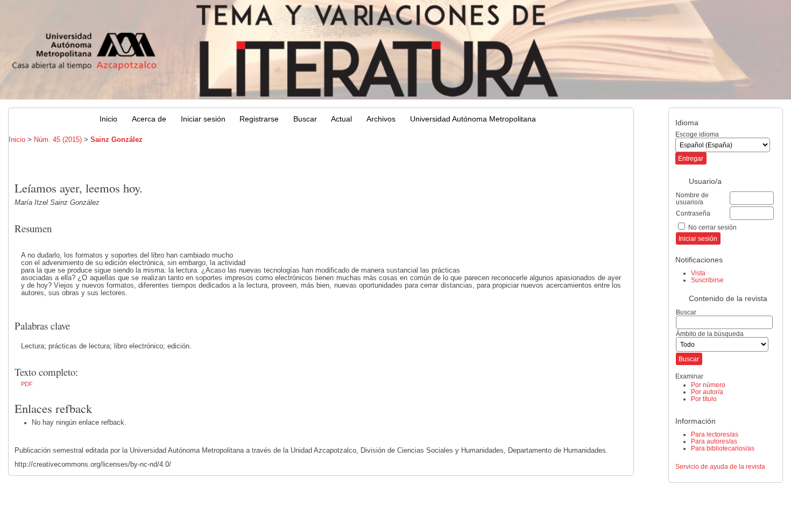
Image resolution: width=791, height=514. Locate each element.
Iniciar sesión (203, 119)
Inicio (108, 119)
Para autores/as (714, 441)
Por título (704, 398)
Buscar (305, 119)
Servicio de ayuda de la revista (720, 466)
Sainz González (116, 140)
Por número (708, 384)
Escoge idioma (697, 134)
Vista (698, 272)
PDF (27, 384)
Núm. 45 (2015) (58, 140)
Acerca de (149, 119)
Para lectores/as (714, 434)
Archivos (381, 119)
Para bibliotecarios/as (722, 448)
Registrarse (259, 119)
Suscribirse (707, 279)
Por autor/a (707, 391)
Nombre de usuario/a (692, 198)
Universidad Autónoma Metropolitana (473, 119)
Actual (341, 119)
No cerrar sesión (712, 227)
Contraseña (693, 213)
